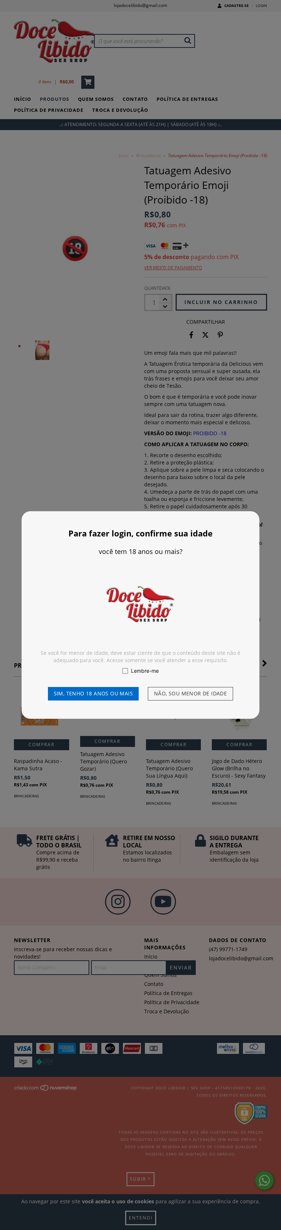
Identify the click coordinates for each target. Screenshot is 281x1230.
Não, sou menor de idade (190, 693)
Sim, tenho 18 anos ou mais (93, 693)
